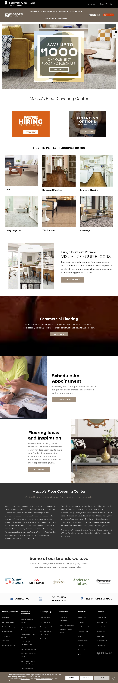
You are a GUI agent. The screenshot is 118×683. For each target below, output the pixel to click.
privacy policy (25, 679)
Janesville (67, 536)
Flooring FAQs (45, 622)
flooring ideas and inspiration (103, 506)
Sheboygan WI (102, 622)
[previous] (5, 56)
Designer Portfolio (27, 668)
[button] (96, 4)
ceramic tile (9, 526)
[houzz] (106, 653)
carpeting (32, 519)
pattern (26, 522)
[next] (113, 56)
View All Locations (15, 6)
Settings (102, 678)
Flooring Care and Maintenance (46, 633)
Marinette (83, 533)
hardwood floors (14, 513)
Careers (80, 645)
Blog (79, 654)
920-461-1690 (29, 3)
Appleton (90, 533)
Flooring (33, 11)
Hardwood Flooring (8, 622)
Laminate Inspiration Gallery (28, 635)
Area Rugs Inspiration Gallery (28, 655)
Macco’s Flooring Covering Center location (77, 513)
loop (12, 522)
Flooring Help (75, 11)
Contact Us (104, 4)
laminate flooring (19, 538)
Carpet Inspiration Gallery (27, 621)
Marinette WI (101, 627)
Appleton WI (101, 631)
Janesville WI (101, 645)
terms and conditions (44, 679)
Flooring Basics (45, 618)
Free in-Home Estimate (66, 625)
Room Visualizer (45, 639)
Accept (72, 678)
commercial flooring (95, 516)
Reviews (80, 636)
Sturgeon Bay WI (102, 641)
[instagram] (110, 653)
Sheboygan (75, 533)
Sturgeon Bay (106, 533)
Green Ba (66, 533)
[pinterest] (98, 653)
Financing (81, 622)
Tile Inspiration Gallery (28, 649)
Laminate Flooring (8, 627)
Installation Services (84, 627)
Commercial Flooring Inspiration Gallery (28, 662)
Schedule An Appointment (63, 619)
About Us (91, 4)
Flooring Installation (46, 627)
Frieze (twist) (36, 522)
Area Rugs (5, 641)
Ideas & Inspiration (48, 11)
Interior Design (83, 641)
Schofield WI (101, 636)
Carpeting (5, 618)
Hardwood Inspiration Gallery (28, 628)
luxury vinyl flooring (24, 529)
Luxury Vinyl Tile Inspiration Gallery (27, 643)
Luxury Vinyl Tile (7, 631)
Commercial (49, 18)
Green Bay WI (101, 618)
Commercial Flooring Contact (65, 631)
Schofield (98, 533)
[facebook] (102, 653)
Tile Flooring (6, 636)
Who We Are (82, 618)
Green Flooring (83, 631)
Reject (86, 678)
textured (18, 522)
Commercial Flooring (9, 645)
